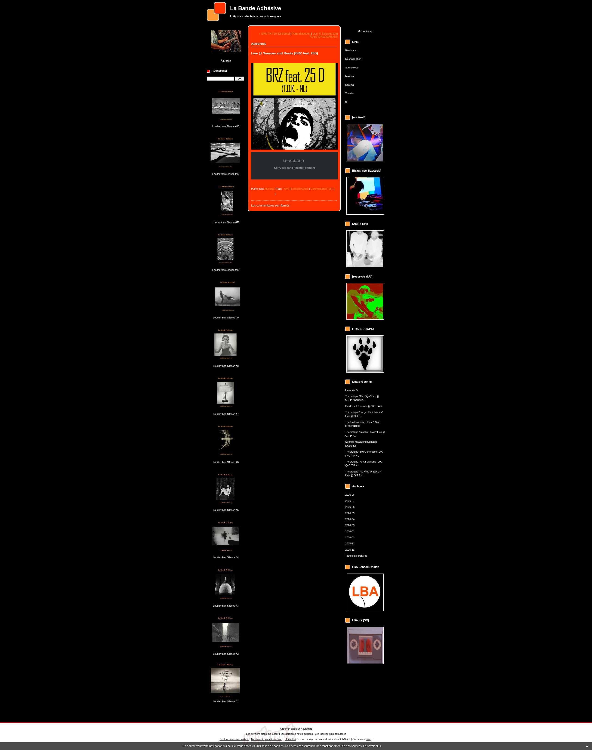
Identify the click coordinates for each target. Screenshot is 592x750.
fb (346, 101)
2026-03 (350, 525)
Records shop (353, 59)
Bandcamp (351, 50)
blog (369, 739)
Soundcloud (351, 67)
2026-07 (350, 501)
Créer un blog (288, 728)
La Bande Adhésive (255, 8)
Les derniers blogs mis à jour (262, 733)
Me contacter (365, 31)
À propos (226, 60)
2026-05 (350, 513)
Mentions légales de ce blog (266, 739)
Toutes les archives (356, 555)
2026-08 (350, 494)
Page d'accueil (301, 33)
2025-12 (350, 543)
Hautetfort (306, 728)
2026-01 (350, 537)
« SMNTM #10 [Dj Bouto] (274, 33)
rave (286, 188)
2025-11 (349, 549)
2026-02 (350, 531)
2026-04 (350, 519)
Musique (269, 188)
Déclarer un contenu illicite (234, 739)
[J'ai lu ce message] (587, 746)
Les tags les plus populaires (330, 733)
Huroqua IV (351, 390)
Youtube (349, 93)
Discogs (350, 84)
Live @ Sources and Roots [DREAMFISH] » (324, 35)
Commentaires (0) (321, 188)
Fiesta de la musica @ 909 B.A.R (363, 406)
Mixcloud (350, 76)
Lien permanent (299, 188)
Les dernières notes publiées (297, 733)
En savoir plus (372, 746)
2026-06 (350, 507)
